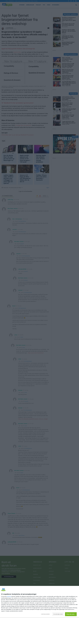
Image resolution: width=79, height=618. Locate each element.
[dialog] (39, 602)
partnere (9, 596)
